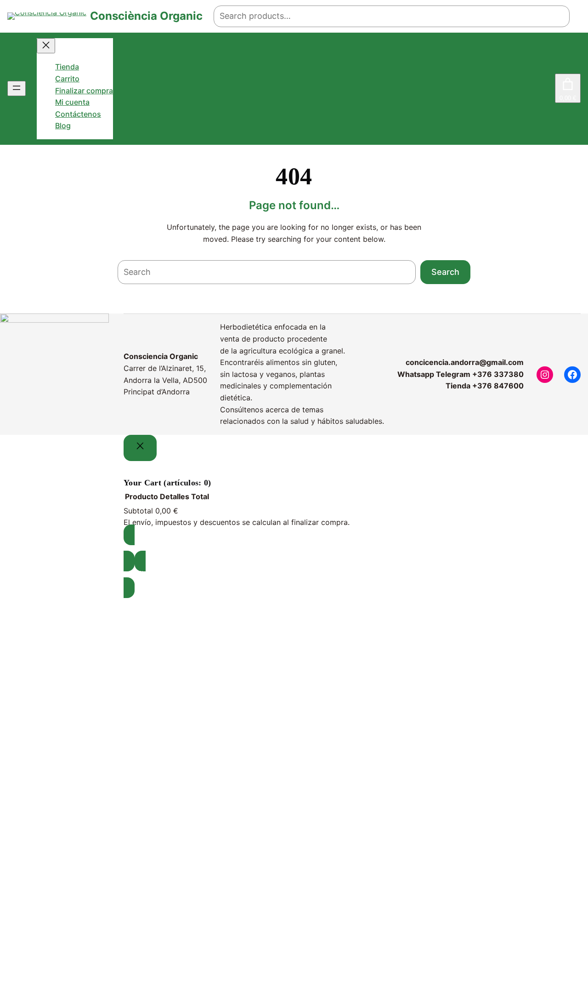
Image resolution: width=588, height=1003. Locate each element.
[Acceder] (548, 88)
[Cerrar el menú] (46, 45)
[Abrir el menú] (16, 88)
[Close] (140, 448)
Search (445, 272)
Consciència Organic (146, 16)
